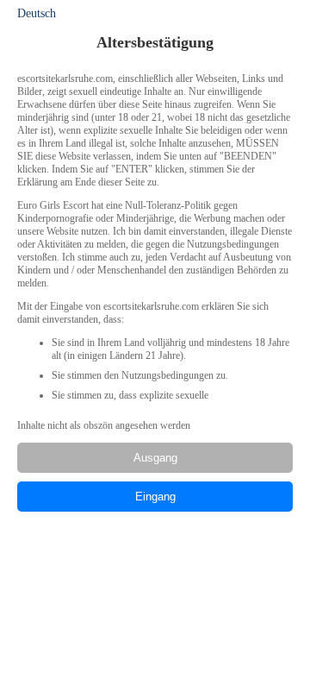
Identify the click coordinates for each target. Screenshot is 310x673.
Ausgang (155, 457)
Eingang (155, 496)
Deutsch (36, 13)
